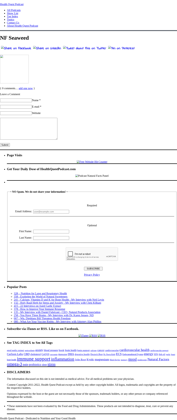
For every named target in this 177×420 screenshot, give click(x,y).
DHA (71, 354)
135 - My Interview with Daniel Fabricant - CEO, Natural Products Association (57, 312)
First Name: (25, 231)
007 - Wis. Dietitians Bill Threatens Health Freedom (42, 318)
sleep (44, 364)
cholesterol (35, 354)
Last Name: (25, 237)
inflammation (62, 358)
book (61, 350)
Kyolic (90, 359)
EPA (156, 354)
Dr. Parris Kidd (109, 354)
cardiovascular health (134, 350)
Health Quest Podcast (12, 4)
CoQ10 (45, 354)
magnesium (102, 359)
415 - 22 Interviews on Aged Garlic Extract (37, 305)
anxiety (39, 350)
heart (173, 354)
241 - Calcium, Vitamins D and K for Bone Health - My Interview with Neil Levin (59, 299)
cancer (100, 350)
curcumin (54, 354)
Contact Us (13, 22)
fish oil (162, 354)
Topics (10, 19)
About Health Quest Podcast (22, 25)
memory (124, 360)
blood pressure (51, 350)
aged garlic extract (15, 350)
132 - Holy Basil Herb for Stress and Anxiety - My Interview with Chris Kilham (57, 302)
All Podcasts (14, 10)
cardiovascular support (159, 350)
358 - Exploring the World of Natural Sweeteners (40, 296)
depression (62, 354)
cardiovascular (112, 350)
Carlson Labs (15, 354)
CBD (27, 354)
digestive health (82, 354)
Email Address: (23, 211)
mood (132, 359)
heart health (11, 359)
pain (25, 364)
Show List (12, 13)
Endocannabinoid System (132, 354)
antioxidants (30, 350)
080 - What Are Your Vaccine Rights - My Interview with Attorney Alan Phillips (57, 321)
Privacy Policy (92, 274)
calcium (93, 350)
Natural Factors (158, 359)
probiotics (35, 364)
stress (51, 364)
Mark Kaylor (115, 360)
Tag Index (12, 16)
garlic (168, 354)
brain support (83, 350)
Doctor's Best (96, 354)
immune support (33, 358)
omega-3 (14, 364)
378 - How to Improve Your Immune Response (39, 309)
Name (36, 100)
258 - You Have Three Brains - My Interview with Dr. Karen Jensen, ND (54, 315)
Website (36, 113)
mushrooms (142, 360)
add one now (26, 88)
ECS (119, 354)
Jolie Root (80, 359)
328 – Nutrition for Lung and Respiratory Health (40, 293)
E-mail (36, 106)
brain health (71, 350)
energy (148, 354)
